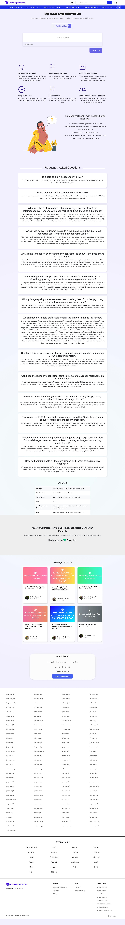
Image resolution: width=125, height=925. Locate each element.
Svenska (75, 857)
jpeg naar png (10, 751)
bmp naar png (38, 698)
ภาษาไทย (54, 867)
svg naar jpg (10, 808)
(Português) (54, 857)
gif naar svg (10, 720)
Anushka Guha (35, 637)
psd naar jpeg (38, 795)
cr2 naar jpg (93, 707)
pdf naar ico (10, 773)
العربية (96, 862)
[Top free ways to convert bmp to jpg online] (90, 575)
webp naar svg (11, 830)
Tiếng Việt (96, 857)
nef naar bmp (38, 760)
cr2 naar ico (93, 703)
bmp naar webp (11, 703)
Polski (31, 857)
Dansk (54, 847)
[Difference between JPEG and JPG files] (90, 614)
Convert (94, 50)
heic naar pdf (94, 725)
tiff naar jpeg (94, 812)
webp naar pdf (94, 826)
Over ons (78, 887)
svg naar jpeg (66, 804)
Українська (75, 862)
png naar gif (10, 782)
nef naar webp (10, 769)
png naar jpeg (94, 782)
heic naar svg (66, 729)
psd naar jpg (10, 795)
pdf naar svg (94, 777)
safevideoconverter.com (104, 910)
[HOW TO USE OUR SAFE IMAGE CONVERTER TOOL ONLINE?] (35, 614)
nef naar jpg (65, 764)
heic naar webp (94, 729)
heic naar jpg (10, 729)
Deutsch (75, 847)
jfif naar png (37, 738)
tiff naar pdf (65, 817)
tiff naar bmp (94, 808)
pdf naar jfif (65, 773)
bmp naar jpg (94, 694)
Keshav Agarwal (35, 597)
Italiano (75, 852)
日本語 (96, 867)
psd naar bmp (66, 791)
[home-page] (16, 2)
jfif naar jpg (9, 738)
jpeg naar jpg (38, 747)
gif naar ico (65, 711)
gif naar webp (38, 720)
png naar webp (94, 786)
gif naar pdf (65, 716)
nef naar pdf (93, 764)
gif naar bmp (38, 711)
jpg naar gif (65, 751)
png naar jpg (10, 786)
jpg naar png (10, 760)
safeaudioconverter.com (104, 904)
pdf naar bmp (66, 769)
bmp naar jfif (38, 694)
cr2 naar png (66, 707)
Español (31, 852)
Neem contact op (80, 890)
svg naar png (66, 808)
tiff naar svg (10, 821)
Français (54, 852)
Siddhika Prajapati (63, 598)
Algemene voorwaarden (60, 887)
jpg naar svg (66, 755)
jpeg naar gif (38, 742)
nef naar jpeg (38, 764)
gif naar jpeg (10, 716)
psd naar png (66, 795)
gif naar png (93, 716)
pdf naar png (10, 777)
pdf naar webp (38, 777)
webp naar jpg (38, 826)
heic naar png (38, 729)
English (96, 847)
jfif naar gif (37, 733)
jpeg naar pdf (94, 747)
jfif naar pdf (93, 738)
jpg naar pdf (93, 755)
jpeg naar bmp (94, 742)
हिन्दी (31, 867)
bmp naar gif (10, 694)
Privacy (55, 894)
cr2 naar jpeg (10, 707)
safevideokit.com (102, 887)
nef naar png (38, 769)
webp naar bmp (39, 821)
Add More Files (61, 26)
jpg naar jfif (9, 755)
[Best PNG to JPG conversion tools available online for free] (35, 575)
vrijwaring (56, 890)
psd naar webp (11, 799)
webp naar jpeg (94, 821)
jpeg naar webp (39, 751)
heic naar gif (93, 720)
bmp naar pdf (66, 698)
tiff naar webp (94, 817)
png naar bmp (66, 777)
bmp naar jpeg (10, 698)
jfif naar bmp (10, 733)
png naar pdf (66, 786)
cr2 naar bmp (38, 703)
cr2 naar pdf (38, 707)
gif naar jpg (37, 716)
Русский (54, 862)
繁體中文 (54, 872)
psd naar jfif (93, 791)
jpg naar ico (93, 751)
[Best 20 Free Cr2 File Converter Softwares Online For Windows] (62, 614)
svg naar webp (38, 808)
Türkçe (31, 862)
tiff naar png (38, 817)
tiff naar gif (37, 812)
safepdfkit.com (101, 894)
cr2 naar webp (10, 711)
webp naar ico (10, 826)
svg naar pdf (94, 804)
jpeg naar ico (66, 742)
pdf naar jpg (93, 773)
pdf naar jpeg (38, 773)
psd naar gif (10, 791)
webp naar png (66, 826)
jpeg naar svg (66, 747)
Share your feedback (62, 676)
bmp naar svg (94, 698)
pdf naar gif (93, 769)
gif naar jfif (93, 711)
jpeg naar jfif (10, 747)
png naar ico (38, 782)
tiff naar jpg (9, 817)
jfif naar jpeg (93, 733)
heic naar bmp (66, 720)
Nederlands (96, 852)
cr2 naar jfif (65, 703)
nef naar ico (93, 760)
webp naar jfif (66, 821)
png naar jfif (65, 782)
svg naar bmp (94, 799)
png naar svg (38, 786)
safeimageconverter (23, 915)
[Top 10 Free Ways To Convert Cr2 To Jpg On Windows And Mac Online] (62, 575)
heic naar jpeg (66, 725)
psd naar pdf (94, 795)
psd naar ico (38, 791)
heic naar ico (38, 725)
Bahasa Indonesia (31, 847)
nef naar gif (65, 760)
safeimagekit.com (102, 907)
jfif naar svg (10, 742)
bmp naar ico (66, 694)
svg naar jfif (10, 804)
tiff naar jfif (65, 812)
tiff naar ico (9, 812)
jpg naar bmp (38, 755)
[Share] (72, 3)
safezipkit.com (101, 890)
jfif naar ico (65, 733)
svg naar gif (65, 799)
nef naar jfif (9, 764)
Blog (115, 3)
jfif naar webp (66, 738)
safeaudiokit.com (102, 900)
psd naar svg (38, 799)
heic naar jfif (10, 725)
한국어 (75, 867)
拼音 (31, 872)
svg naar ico (38, 804)
